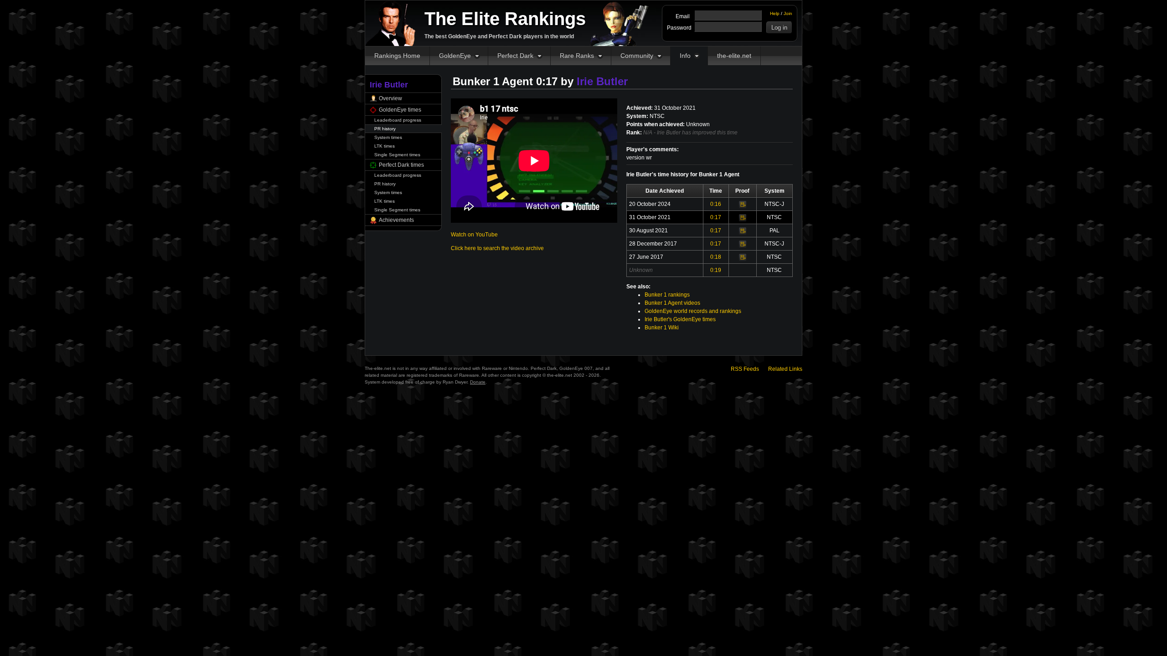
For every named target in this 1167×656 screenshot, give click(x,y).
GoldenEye (455, 55)
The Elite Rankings (505, 19)
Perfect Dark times (401, 165)
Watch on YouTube (474, 234)
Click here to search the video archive (497, 248)
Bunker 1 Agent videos (672, 303)
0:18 (715, 257)
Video (742, 204)
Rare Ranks (577, 55)
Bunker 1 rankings (667, 295)
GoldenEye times (400, 110)
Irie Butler (602, 81)
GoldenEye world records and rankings (693, 311)
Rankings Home (397, 55)
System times (388, 137)
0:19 (715, 270)
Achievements (396, 220)
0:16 (715, 204)
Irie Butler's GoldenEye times (680, 319)
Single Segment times (397, 154)
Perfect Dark (515, 55)
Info (685, 55)
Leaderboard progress (397, 120)
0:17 (715, 217)
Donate (477, 381)
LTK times (384, 146)
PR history (385, 128)
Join (788, 13)
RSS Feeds (745, 369)
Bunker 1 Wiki (662, 327)
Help (775, 13)
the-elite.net (734, 55)
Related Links (785, 369)
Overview (390, 98)
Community (636, 55)
